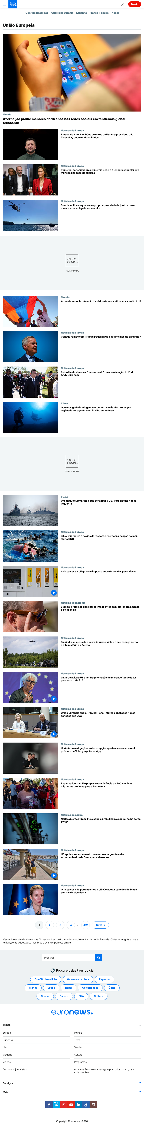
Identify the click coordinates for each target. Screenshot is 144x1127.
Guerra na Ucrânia (62, 12)
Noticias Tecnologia (73, 602)
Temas (7, 1024)
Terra (77, 1039)
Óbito (112, 987)
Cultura (98, 996)
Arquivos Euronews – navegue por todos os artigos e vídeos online (104, 1071)
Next (99, 924)
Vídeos (7, 1061)
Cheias (45, 996)
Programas (80, 1061)
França (94, 12)
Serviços (8, 1083)
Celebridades (90, 987)
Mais (5, 1092)
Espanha (81, 12)
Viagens (7, 1054)
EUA (81, 996)
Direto (134, 4)
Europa (7, 1032)
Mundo (7, 114)
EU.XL (64, 496)
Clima (64, 403)
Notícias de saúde (72, 814)
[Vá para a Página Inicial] (12, 4)
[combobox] (72, 957)
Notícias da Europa (72, 130)
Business (8, 1039)
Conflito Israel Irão (36, 12)
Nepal (115, 12)
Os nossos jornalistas (15, 1069)
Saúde (105, 12)
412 (85, 924)
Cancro (64, 996)
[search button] (98, 957)
